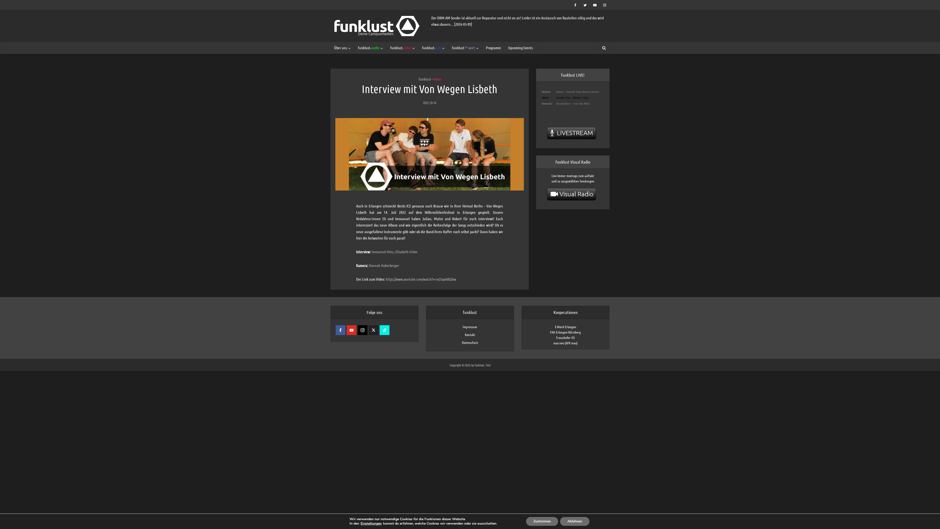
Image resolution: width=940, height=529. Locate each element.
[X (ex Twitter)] (373, 330)
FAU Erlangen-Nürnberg (565, 332)
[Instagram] (362, 330)
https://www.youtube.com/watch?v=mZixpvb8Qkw (421, 279)
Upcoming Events (520, 47)
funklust (463, 47)
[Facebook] (340, 330)
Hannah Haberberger (384, 265)
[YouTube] (351, 330)
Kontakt (470, 334)
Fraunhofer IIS (565, 337)
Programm (493, 47)
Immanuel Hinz (383, 251)
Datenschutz (470, 342)
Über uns (340, 47)
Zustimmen (542, 521)
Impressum (470, 327)
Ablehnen (574, 521)
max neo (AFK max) (565, 343)
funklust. (368, 47)
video (437, 79)
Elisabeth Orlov (406, 251)
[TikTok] (384, 330)
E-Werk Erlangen (565, 327)
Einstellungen (371, 523)
